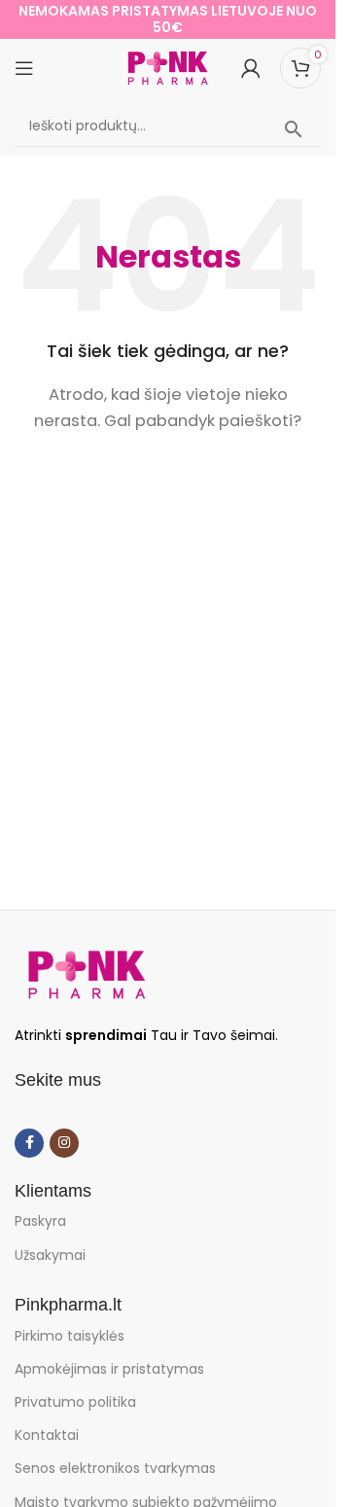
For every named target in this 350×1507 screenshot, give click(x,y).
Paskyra (40, 1221)
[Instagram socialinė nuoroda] (64, 1143)
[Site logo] (168, 66)
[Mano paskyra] (250, 68)
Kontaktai (47, 1435)
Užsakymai (50, 1255)
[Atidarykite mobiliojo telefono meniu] (24, 68)
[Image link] (86, 973)
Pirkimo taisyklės (69, 1336)
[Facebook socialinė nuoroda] (29, 1143)
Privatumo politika (75, 1402)
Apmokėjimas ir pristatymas (109, 1369)
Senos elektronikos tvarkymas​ (115, 1468)
